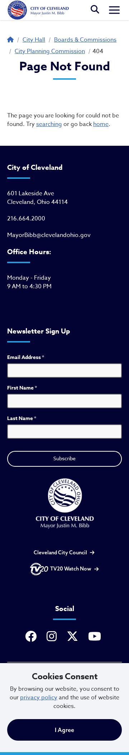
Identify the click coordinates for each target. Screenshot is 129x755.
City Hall (34, 40)
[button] (95, 10)
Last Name (21, 418)
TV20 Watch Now (70, 568)
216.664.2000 (26, 218)
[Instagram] (53, 637)
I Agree (64, 729)
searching (49, 124)
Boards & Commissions (85, 40)
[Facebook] (32, 637)
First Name (22, 388)
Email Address (25, 357)
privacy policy (38, 697)
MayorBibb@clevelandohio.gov (49, 235)
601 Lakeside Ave (30, 193)
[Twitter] (74, 637)
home (101, 124)
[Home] (38, 10)
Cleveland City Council (60, 552)
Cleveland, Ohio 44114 (37, 202)
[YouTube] (96, 637)
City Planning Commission (50, 51)
